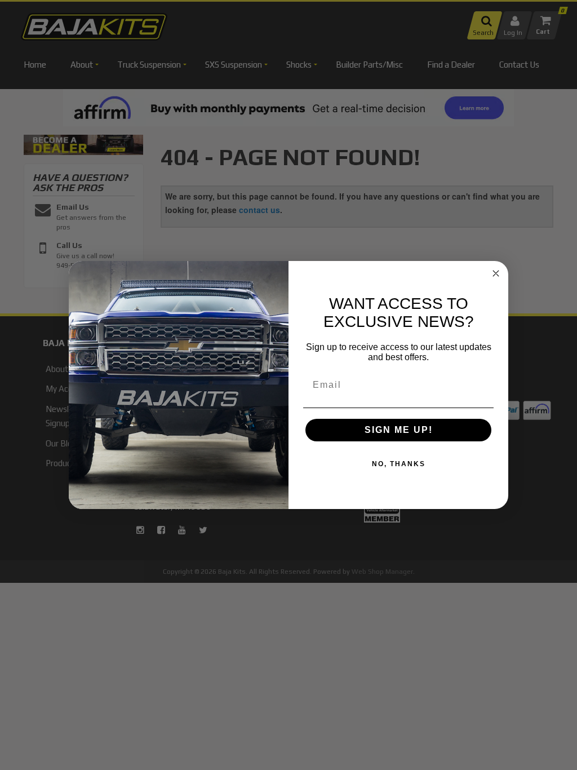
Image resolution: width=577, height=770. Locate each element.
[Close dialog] (496, 273)
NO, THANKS (398, 464)
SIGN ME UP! (399, 430)
